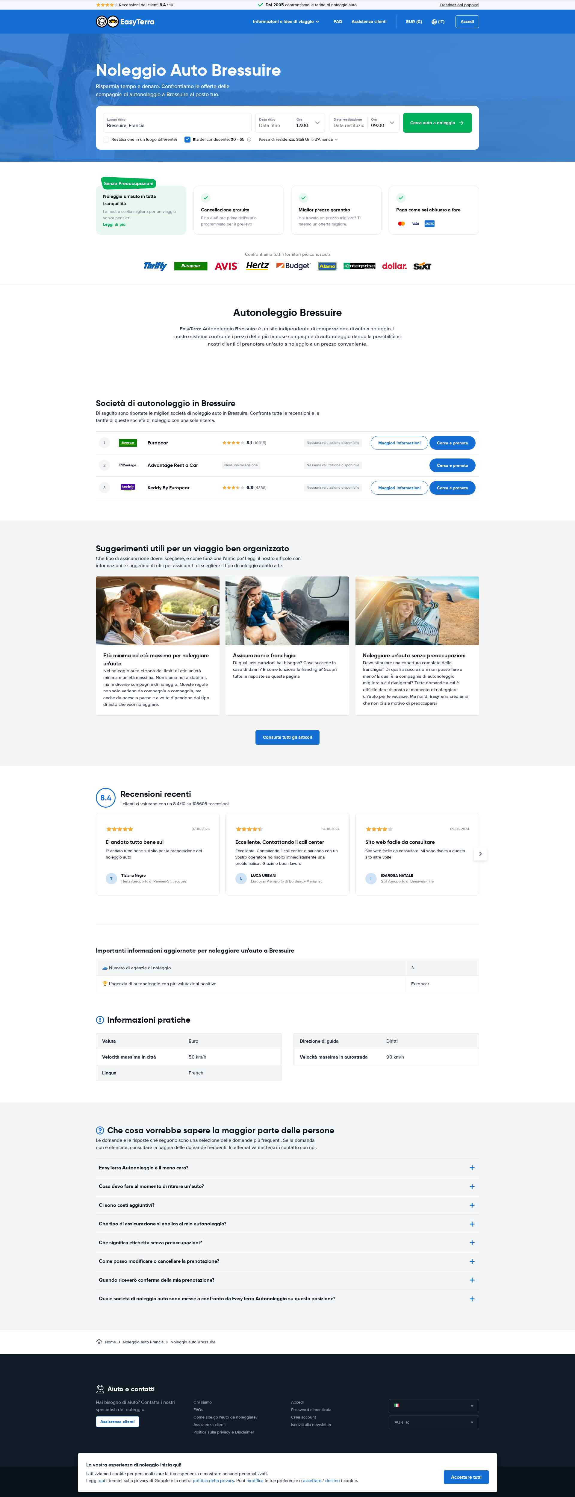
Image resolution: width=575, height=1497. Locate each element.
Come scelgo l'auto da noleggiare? (225, 1417)
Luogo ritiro (116, 119)
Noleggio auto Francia (143, 1342)
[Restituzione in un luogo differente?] (106, 140)
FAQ (338, 21)
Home (110, 1342)
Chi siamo (202, 1402)
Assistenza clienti (369, 21)
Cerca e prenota (452, 443)
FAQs (198, 1409)
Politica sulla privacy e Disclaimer (223, 1432)
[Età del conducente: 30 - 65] (187, 140)
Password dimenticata (311, 1409)
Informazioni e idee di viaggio (283, 21)
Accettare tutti (466, 1477)
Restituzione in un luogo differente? (143, 139)
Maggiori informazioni (399, 443)
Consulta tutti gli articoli (287, 737)
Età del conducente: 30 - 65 (218, 139)
